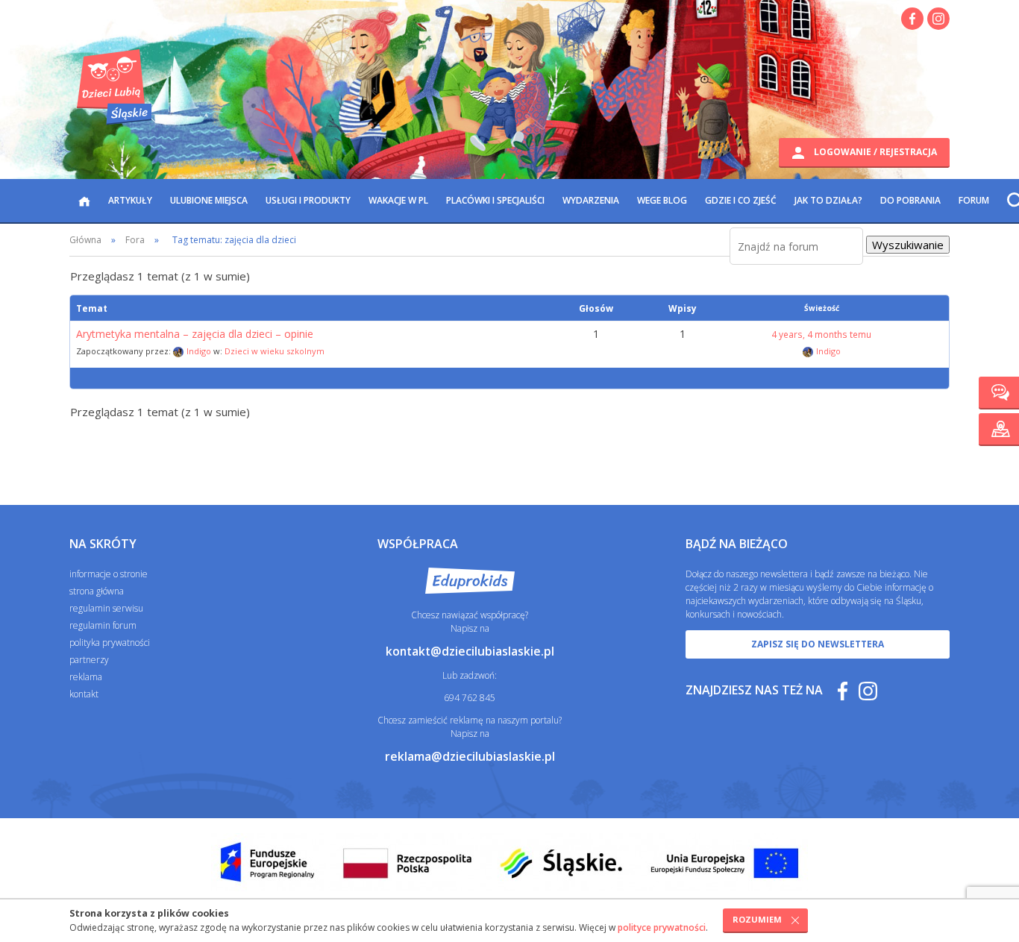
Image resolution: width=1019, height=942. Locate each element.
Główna (85, 239)
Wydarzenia (590, 200)
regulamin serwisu (106, 608)
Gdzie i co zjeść (741, 200)
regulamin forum (103, 625)
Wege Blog (662, 200)
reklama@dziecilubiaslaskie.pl (470, 756)
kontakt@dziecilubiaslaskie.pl (470, 651)
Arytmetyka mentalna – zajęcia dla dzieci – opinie (194, 334)
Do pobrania (910, 200)
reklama (85, 677)
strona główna (96, 591)
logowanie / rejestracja (874, 151)
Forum (974, 200)
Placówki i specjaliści (495, 200)
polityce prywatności (662, 927)
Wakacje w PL (398, 200)
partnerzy (89, 659)
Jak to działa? (828, 200)
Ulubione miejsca (209, 200)
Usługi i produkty (308, 200)
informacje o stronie (108, 574)
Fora (135, 239)
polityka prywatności (109, 642)
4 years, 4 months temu (821, 334)
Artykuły (130, 200)
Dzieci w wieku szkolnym (274, 351)
